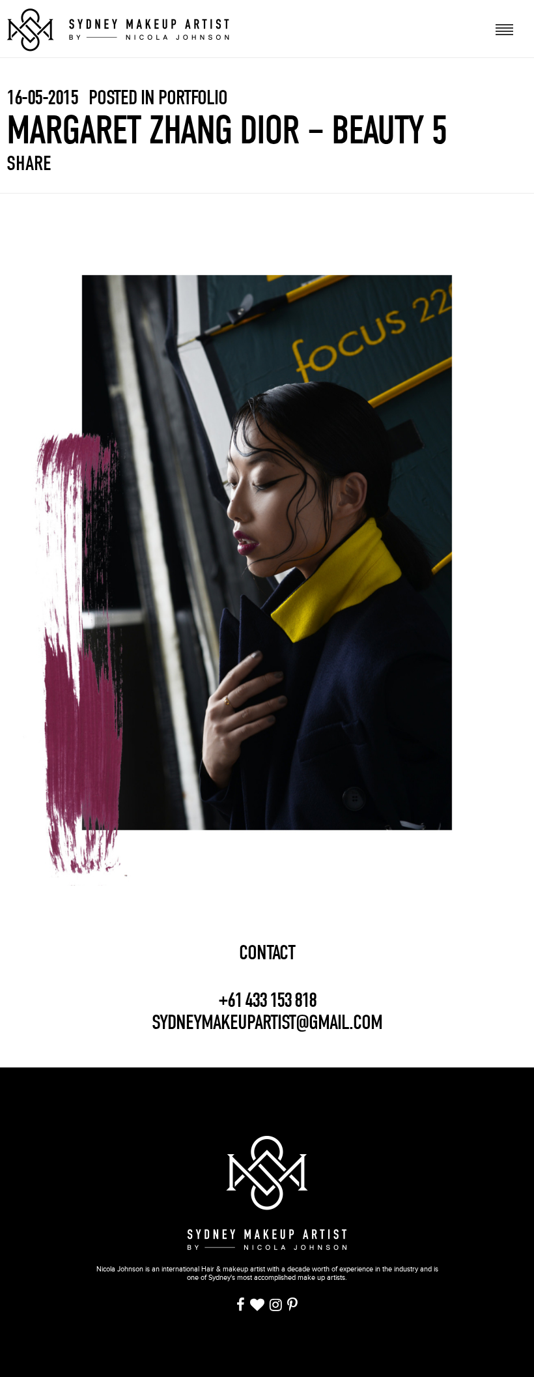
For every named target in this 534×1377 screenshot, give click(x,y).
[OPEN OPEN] (505, 28)
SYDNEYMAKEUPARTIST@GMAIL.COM (267, 1022)
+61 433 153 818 (267, 1000)
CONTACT (267, 953)
